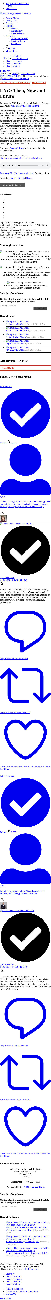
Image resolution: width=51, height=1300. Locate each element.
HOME (9, 6)
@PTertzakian (6, 964)
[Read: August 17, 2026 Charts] (17, 321)
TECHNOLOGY (39, 83)
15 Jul (13, 967)
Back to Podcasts (12, 185)
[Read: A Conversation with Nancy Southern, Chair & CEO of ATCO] (28, 1250)
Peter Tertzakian (27, 910)
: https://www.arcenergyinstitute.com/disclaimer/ (21, 156)
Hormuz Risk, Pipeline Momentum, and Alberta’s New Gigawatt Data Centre (24, 258)
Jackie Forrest (27, 523)
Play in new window (23, 173)
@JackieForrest (7, 577)
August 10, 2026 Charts (16, 330)
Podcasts (6, 71)
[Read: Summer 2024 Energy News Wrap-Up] (28, 1239)
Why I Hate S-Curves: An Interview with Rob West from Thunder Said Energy (26, 1228)
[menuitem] (28, 3)
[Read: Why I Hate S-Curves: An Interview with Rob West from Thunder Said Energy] (28, 1225)
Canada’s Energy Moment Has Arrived (25, 285)
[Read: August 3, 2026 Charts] (17, 334)
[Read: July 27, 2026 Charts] (17, 341)
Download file (6, 173)
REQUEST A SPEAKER (17, 3)
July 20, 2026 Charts (15, 350)
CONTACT (11, 8)
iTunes (29, 178)
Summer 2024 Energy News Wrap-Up (23, 1241)
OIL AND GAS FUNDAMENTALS (15, 83)
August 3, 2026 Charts (16, 337)
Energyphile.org (17, 148)
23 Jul (13, 580)
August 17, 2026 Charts (16, 324)
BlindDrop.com (31, 1269)
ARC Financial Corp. (34, 1187)
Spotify (13, 178)
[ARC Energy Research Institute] (15, 13)
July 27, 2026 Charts (15, 343)
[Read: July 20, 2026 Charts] (17, 347)
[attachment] (14, 78)
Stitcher (21, 178)
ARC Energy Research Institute (25, 106)
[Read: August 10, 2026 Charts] (17, 328)
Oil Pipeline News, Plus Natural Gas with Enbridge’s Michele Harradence (27, 273)
